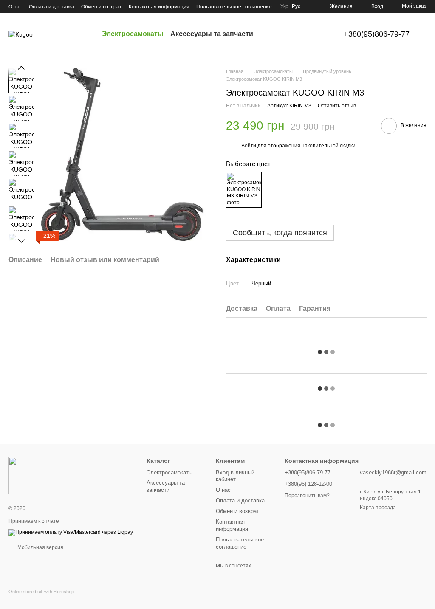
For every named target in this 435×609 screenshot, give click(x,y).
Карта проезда (378, 507)
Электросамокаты (133, 33)
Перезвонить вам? (307, 496)
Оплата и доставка (51, 7)
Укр (284, 6)
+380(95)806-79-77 (377, 34)
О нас (15, 7)
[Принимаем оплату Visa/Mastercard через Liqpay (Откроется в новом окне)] (70, 532)
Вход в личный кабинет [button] (235, 476)
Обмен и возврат (101, 7)
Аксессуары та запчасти (211, 33)
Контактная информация (159, 7)
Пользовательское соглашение (234, 7)
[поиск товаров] (268, 34)
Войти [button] (248, 146)
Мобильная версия (39, 547)
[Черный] (244, 190)
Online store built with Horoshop (41, 591)
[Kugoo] (50, 476)
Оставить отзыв (337, 106)
